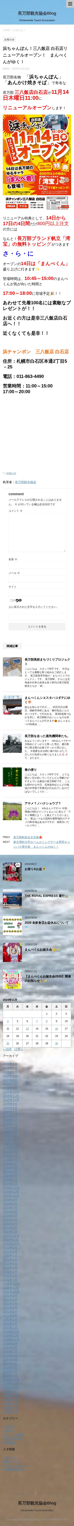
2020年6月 (10, 1355)
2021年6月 (10, 1307)
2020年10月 (11, 1339)
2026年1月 (10, 1088)
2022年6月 (10, 1259)
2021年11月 (11, 1287)
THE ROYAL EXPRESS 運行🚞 (46, 895)
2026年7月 (10, 1068)
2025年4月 (10, 1124)
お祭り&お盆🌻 (35, 869)
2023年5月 (10, 1216)
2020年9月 (10, 1343)
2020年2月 (10, 1371)
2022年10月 (11, 1244)
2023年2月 (10, 1228)
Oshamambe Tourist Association (37, 1510)
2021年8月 (10, 1299)
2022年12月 (11, 1236)
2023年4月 (10, 1220)
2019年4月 (10, 1411)
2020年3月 (10, 1367)
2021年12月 (11, 1283)
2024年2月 (10, 1180)
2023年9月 (10, 1200)
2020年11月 (11, 1335)
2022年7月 (10, 1255)
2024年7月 (10, 1160)
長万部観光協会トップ (22, 1494)
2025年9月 (10, 1104)
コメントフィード (15, 1465)
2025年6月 (10, 1116)
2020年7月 (10, 1351)
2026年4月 (10, 1080)
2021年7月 (10, 1303)
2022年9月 (10, 1247)
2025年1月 (10, 1136)
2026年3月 (10, 1084)
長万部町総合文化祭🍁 (28, 837)
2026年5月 (10, 1076)
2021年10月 (11, 1291)
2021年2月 (10, 1323)
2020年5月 (10, 1359)
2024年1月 (10, 1184)
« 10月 (7, 1049)
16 (56, 1028)
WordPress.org (13, 1469)
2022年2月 (10, 1275)
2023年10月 (11, 1196)
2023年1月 (10, 1232)
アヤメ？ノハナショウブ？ (43, 803)
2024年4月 (10, 1172)
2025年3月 (10, 1128)
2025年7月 (10, 1112)
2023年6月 (10, 1212)
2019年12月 (11, 1379)
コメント (16, 510)
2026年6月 (10, 1072)
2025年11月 (11, 1096)
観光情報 (9, 1442)
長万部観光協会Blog (37, 13)
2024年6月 (10, 1164)
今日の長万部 (12, 1438)
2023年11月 (11, 1192)
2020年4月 (10, 1363)
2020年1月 (10, 1375)
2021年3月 (10, 1319)
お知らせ (11, 473)
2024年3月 (10, 1176)
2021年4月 (10, 1315)
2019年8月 (10, 1395)
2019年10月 (11, 1387)
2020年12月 (11, 1331)
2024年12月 (11, 1140)
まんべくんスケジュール (50, 1494)
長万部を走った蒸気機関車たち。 (47, 736)
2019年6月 (10, 1403)
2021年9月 (10, 1295)
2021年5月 (10, 1311)
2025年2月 (10, 1132)
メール (14, 573)
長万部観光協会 (25, 482)
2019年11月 (11, 1383)
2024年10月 (11, 1148)
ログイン (9, 1457)
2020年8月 (10, 1347)
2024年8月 (10, 1156)
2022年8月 (10, 1251)
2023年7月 (10, 1208)
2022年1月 (10, 1279)
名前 (13, 559)
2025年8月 (10, 1108)
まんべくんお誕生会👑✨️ (42, 949)
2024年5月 (10, 1168)
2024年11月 (11, 1144)
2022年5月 (10, 1263)
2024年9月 (10, 1152)
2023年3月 (10, 1224)
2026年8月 (10, 1064)
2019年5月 (10, 1407)
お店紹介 (9, 1426)
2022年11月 (11, 1240)
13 (27, 1028)
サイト (13, 586)
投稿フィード (12, 1461)
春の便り (31, 769)
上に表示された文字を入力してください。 (34, 606)
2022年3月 (10, 1271)
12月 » (18, 1049)
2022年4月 (10, 1267)
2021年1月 (10, 1327)
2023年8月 (10, 1204)
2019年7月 (10, 1399)
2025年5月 (10, 1120)
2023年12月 (11, 1188)
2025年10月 (11, 1100)
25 (7, 1043)
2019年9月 (10, 1391)
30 (56, 1043)
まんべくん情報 (13, 1434)
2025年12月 (11, 1092)
